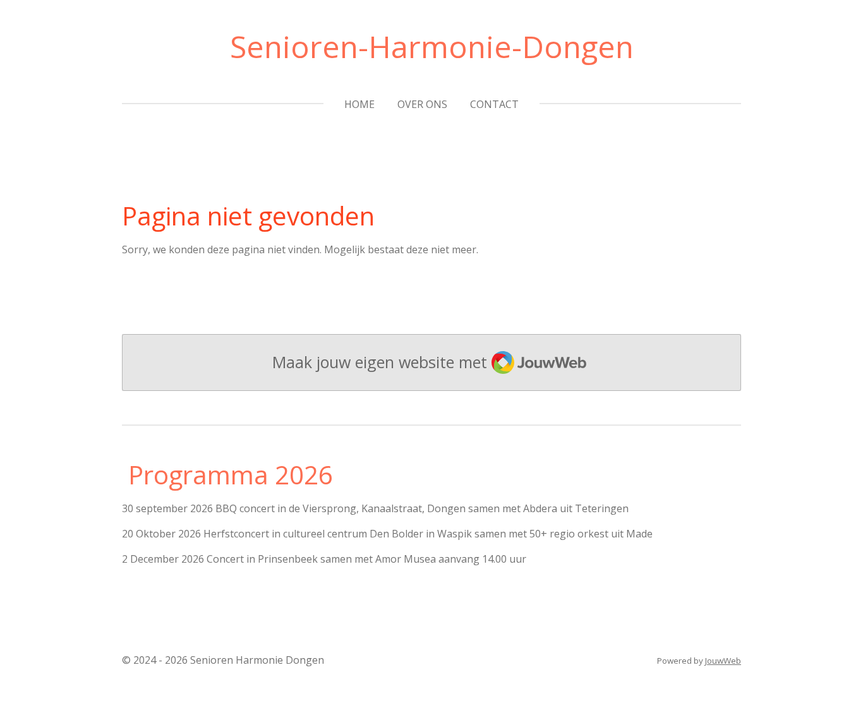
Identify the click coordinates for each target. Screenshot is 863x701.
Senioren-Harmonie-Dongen (432, 46)
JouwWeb (723, 660)
